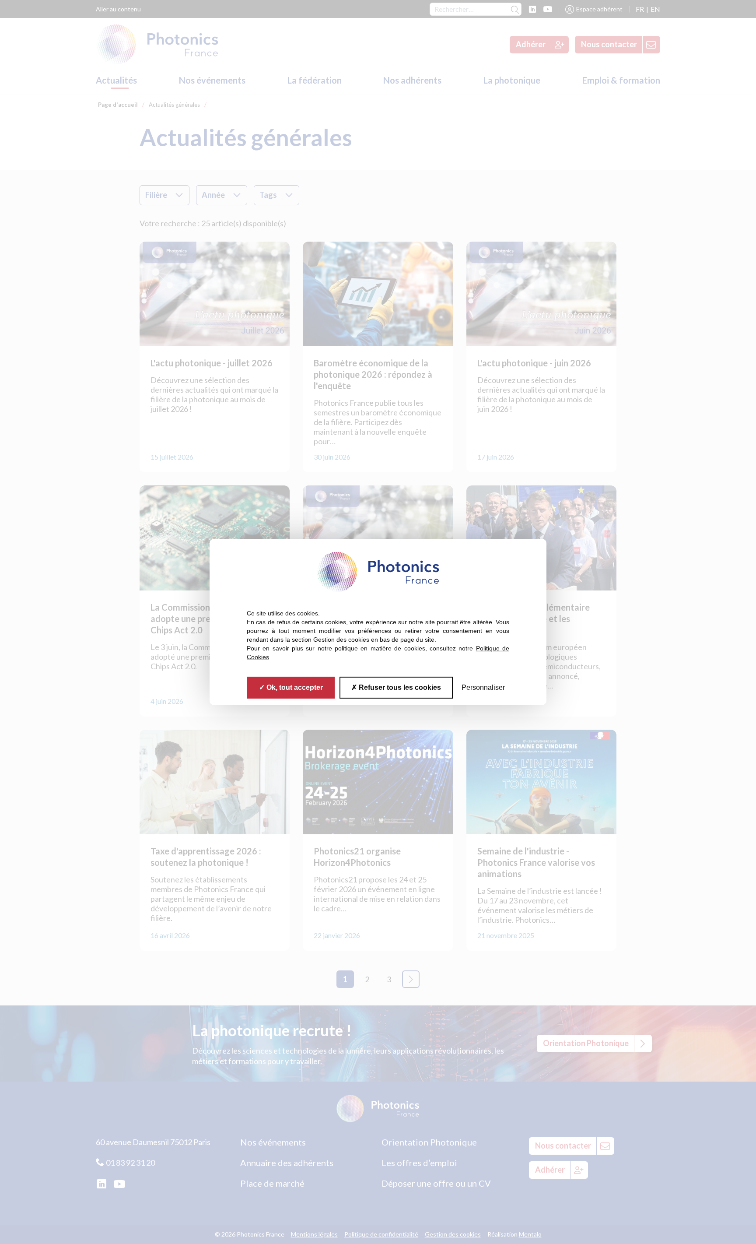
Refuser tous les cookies (399, 687)
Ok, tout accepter (294, 687)
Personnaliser (483, 687)
